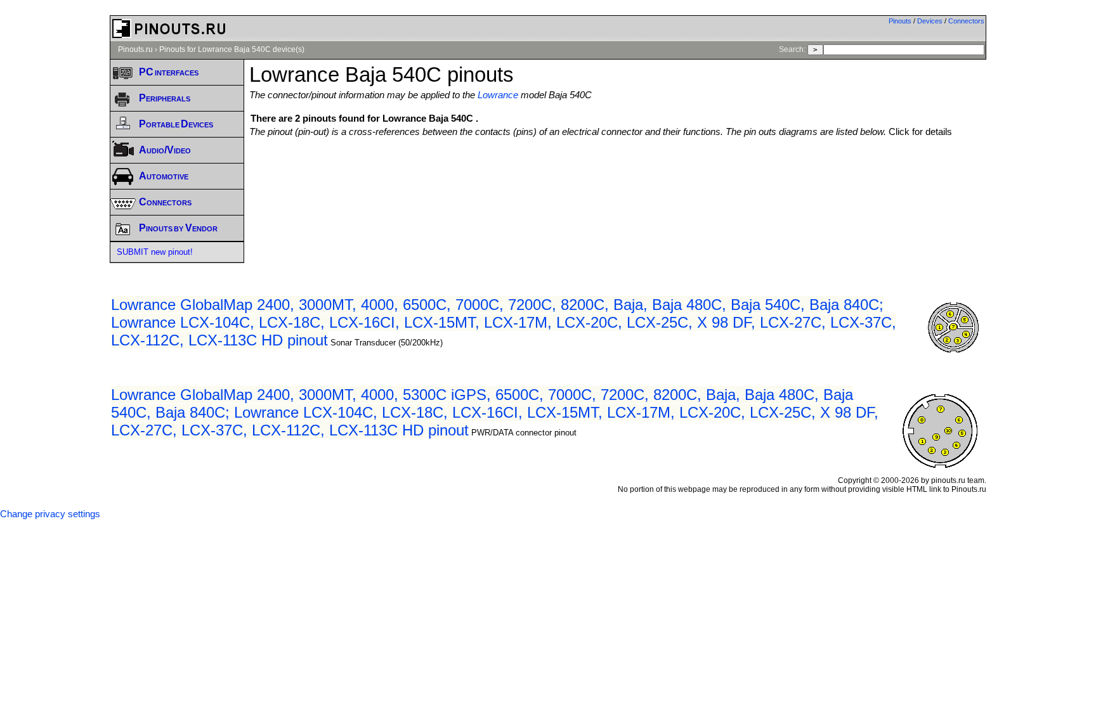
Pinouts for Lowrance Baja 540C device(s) (231, 49)
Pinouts (900, 21)
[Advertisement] (618, 171)
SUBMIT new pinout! (155, 252)
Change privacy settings (50, 514)
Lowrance (498, 95)
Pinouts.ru (135, 49)
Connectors (966, 21)
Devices (930, 21)
